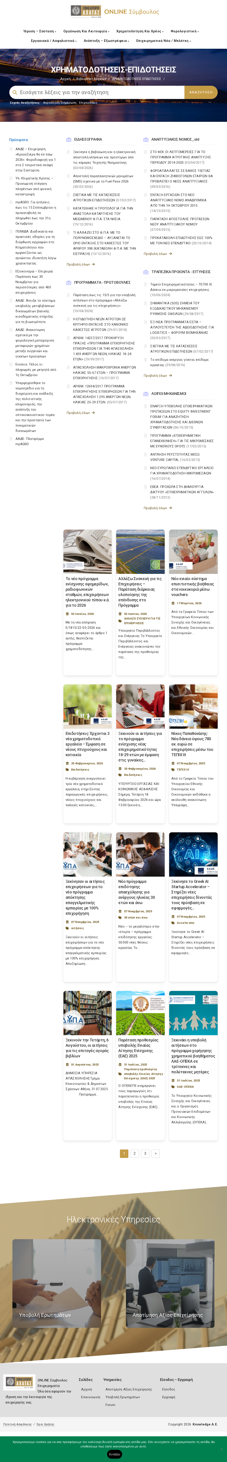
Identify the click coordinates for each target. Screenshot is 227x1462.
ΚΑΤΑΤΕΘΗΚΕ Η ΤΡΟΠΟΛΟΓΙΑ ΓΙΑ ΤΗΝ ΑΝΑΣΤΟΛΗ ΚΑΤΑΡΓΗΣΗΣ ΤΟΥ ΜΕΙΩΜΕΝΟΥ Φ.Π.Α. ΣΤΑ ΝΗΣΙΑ (103, 216)
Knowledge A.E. (205, 1424)
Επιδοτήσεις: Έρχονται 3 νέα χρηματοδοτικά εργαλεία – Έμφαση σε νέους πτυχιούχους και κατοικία (88, 744)
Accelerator (186, 922)
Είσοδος (168, 1389)
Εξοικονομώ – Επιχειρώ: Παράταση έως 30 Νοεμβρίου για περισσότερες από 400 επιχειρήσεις (35, 282)
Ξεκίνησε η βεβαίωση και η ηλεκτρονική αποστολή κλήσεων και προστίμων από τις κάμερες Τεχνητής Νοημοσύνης (104, 160)
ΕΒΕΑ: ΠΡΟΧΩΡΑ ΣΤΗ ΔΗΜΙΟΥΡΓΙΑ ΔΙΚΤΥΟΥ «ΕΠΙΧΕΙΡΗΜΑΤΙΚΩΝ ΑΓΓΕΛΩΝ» (182, 492)
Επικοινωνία (90, 1397)
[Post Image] (87, 552)
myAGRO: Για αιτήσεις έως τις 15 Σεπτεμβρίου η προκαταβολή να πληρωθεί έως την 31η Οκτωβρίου (36, 212)
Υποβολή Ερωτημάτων (123, 1397)
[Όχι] (221, 1451)
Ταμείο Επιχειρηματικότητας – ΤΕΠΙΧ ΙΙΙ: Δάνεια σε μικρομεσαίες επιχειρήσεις (181, 289)
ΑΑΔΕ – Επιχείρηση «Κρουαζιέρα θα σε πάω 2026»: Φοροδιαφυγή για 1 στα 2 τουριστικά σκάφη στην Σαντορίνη (36, 159)
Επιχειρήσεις (88, 102)
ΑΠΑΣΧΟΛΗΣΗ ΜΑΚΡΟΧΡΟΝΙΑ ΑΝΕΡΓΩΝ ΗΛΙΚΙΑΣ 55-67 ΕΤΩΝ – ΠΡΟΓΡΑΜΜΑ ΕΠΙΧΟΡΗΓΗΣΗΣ (104, 372)
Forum (110, 1405)
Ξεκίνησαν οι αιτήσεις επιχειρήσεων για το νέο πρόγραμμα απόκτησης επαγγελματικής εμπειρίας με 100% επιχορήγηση (85, 897)
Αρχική (65, 79)
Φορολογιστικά (184, 31)
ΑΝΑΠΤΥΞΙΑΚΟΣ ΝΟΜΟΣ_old (175, 139)
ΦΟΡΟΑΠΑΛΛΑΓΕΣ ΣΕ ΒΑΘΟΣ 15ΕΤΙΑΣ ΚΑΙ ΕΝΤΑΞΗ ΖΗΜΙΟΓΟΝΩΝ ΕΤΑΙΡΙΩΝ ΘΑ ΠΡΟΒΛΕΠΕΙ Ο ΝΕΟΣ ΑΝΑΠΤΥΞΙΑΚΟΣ (181, 179)
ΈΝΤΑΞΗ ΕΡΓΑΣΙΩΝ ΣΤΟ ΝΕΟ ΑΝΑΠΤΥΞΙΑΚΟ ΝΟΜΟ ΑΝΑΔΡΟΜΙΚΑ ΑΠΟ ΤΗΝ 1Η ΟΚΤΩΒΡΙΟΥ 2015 (178, 203)
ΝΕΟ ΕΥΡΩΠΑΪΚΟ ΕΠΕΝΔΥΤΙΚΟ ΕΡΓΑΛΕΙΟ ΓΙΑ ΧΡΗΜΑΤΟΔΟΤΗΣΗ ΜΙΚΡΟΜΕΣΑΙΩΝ (181, 473)
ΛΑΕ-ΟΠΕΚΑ (185, 1086)
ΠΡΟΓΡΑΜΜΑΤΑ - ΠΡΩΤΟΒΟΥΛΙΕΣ (102, 282)
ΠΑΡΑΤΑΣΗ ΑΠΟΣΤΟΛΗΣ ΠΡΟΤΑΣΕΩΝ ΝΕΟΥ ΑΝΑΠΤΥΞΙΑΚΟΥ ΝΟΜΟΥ (179, 224)
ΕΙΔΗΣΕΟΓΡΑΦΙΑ (88, 139)
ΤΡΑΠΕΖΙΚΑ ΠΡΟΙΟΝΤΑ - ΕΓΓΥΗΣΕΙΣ (181, 272)
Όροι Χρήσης (45, 1424)
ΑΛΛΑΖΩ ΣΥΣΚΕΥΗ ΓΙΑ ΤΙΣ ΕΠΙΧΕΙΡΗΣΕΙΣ (142, 621)
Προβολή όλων (79, 264)
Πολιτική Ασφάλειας (17, 1424)
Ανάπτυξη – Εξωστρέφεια (106, 41)
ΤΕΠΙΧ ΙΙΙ (183, 769)
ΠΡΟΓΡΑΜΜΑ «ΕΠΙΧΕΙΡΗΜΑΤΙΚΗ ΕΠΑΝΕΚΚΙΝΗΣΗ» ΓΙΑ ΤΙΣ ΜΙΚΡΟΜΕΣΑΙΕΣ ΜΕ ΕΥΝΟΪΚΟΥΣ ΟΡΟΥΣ (182, 441)
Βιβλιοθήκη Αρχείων (91, 79)
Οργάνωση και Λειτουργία (85, 31)
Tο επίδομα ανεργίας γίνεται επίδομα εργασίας (179, 362)
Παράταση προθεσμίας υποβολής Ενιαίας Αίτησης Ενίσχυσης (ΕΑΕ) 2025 (143, 1074)
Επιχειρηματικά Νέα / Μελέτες (163, 41)
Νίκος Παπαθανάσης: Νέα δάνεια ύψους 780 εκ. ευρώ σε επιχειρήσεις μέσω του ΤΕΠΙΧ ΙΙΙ (192, 744)
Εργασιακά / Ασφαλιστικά (53, 41)
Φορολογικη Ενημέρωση (59, 102)
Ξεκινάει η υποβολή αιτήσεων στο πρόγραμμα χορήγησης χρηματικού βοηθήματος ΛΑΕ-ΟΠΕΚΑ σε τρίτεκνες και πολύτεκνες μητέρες (193, 1056)
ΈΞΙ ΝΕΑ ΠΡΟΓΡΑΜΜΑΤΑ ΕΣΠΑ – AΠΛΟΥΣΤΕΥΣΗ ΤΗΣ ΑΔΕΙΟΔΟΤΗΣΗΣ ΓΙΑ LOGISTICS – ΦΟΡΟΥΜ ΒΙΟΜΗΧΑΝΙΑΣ (182, 330)
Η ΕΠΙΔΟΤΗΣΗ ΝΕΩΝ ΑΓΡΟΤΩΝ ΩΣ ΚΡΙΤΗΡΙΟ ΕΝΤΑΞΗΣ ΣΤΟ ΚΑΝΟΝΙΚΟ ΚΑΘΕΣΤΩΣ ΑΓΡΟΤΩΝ (100, 324)
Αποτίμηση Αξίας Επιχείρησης (129, 1389)
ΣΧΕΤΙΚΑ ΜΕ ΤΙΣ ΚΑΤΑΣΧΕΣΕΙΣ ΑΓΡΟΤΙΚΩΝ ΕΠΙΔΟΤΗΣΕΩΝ (104, 197)
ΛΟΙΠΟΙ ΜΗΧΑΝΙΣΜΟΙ (168, 393)
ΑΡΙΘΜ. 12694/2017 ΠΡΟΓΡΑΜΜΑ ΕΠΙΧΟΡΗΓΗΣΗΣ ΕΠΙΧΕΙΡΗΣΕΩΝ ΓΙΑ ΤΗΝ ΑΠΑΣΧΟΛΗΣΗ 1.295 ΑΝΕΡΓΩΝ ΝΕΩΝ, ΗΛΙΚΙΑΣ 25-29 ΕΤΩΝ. (104, 394)
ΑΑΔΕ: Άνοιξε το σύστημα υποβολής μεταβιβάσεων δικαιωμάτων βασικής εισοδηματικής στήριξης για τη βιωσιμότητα (35, 311)
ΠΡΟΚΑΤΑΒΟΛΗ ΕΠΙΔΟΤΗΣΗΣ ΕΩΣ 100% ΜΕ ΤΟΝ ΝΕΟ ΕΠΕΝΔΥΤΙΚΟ (181, 240)
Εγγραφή (168, 1397)
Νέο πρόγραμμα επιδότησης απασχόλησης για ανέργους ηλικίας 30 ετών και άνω (136, 892)
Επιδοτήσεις (80, 769)
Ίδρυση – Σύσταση (39, 31)
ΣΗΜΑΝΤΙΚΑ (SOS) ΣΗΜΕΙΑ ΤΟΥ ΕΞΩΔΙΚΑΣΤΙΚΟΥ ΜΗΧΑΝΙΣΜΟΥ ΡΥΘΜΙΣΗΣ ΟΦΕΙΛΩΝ (176, 308)
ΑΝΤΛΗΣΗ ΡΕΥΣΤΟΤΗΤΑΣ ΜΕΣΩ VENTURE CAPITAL (175, 457)
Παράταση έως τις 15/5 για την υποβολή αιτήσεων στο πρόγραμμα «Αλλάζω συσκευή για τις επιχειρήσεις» (104, 303)
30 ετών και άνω (136, 917)
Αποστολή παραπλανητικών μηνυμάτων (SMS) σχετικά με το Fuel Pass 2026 (103, 181)
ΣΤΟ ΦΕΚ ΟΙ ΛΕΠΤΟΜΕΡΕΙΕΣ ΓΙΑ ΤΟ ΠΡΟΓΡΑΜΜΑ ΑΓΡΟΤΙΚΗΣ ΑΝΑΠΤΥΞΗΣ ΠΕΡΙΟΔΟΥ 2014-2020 (180, 157)
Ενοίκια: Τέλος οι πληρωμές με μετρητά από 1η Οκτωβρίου (36, 369)
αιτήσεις (77, 928)
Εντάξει (114, 1454)
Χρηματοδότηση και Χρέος (139, 31)
